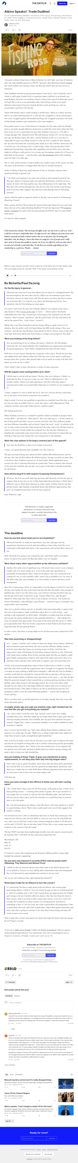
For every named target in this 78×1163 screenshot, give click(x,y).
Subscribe (62, 3)
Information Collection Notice (38, 961)
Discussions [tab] (19, 1074)
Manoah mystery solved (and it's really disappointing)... (28, 1080)
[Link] (1, 283)
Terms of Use (48, 960)
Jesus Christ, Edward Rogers (17, 1093)
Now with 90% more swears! (13, 1096)
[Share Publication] (55, 3)
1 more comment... (10, 1065)
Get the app (48, 1154)
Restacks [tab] (17, 996)
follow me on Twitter (23, 930)
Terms (44, 1149)
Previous (12, 982)
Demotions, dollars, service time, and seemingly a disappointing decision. (28, 1082)
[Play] (7, 275)
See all (8, 1121)
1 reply (13, 1029)
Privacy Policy (53, 961)
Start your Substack (34, 1154)
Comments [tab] (9, 996)
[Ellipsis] (72, 1013)
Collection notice (52, 1149)
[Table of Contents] (2, 581)
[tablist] (12, 996)
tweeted (69, 83)
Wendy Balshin (13, 1013)
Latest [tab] (12, 1074)
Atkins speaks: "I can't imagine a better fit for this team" (28, 1106)
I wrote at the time (27, 311)
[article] (39, 1084)
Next (67, 982)
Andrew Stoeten (14, 23)
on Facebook (51, 930)
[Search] (50, 3)
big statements (48, 155)
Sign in (72, 3)
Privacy (39, 1149)
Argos (10, 1035)
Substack (29, 1159)
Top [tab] (7, 1074)
